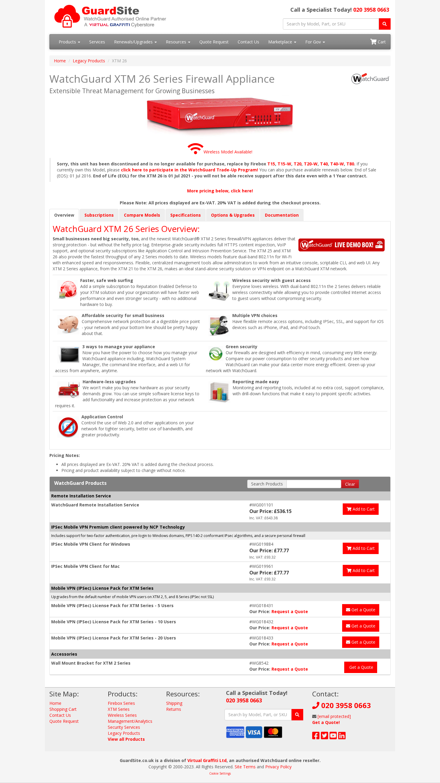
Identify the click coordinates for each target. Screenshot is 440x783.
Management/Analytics (130, 721)
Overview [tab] (64, 215)
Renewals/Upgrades (134, 42)
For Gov (313, 42)
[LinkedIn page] (342, 737)
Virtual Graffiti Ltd (207, 760)
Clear (350, 484)
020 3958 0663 (371, 9)
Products (68, 42)
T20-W (311, 164)
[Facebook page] (316, 737)
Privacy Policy (278, 767)
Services (97, 42)
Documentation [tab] (282, 215)
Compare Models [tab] (142, 215)
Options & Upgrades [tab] (233, 215)
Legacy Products (89, 61)
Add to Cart (363, 509)
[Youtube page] (333, 737)
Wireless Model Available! (228, 152)
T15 (271, 164)
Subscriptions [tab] (99, 215)
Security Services (124, 727)
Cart (381, 42)
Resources (176, 42)
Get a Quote (362, 609)
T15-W (284, 164)
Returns (173, 709)
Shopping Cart (63, 709)
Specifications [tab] (185, 215)
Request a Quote (289, 611)
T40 (324, 164)
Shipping (174, 703)
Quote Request (214, 42)
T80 (350, 164)
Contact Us (248, 42)
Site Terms (245, 767)
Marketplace (280, 42)
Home (60, 61)
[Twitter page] (324, 737)
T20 (297, 164)
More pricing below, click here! (220, 191)
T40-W (337, 164)
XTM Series (119, 709)
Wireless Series (122, 715)
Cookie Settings (220, 773)
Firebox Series (121, 703)
